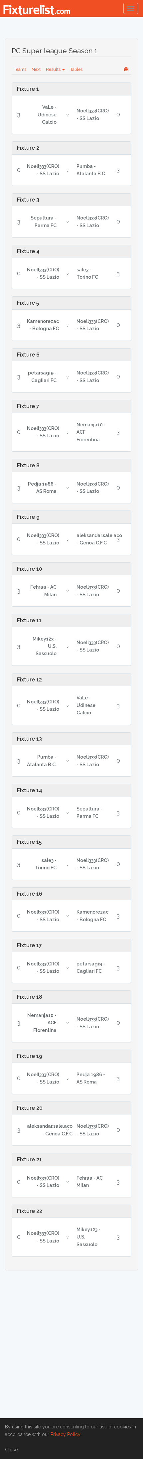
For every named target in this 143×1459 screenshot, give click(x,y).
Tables (76, 69)
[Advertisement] (71, 1348)
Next (36, 69)
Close (11, 1449)
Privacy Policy (65, 1434)
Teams (20, 69)
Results (54, 69)
